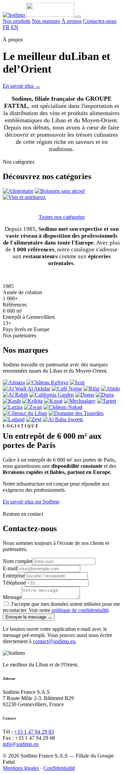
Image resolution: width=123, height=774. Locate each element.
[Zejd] (33, 419)
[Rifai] (91, 388)
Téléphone (14, 583)
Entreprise (14, 575)
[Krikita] (32, 401)
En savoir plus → (21, 86)
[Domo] (84, 395)
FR (6, 27)
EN (14, 27)
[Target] (106, 401)
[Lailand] (14, 419)
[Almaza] (14, 382)
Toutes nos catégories (62, 217)
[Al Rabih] (15, 395)
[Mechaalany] (80, 401)
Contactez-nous (100, 21)
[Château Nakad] (62, 407)
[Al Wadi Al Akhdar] (26, 388)
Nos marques (46, 21)
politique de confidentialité (80, 610)
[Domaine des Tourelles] (76, 413)
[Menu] (78, 17)
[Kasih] (12, 401)
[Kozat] (53, 401)
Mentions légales (21, 768)
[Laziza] (13, 407)
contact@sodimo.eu (54, 641)
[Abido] (110, 388)
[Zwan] (33, 407)
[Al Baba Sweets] (63, 419)
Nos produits (16, 21)
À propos (72, 21)
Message (12, 597)
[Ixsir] (77, 382)
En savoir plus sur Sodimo (31, 501)
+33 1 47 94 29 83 (34, 732)
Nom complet (17, 561)
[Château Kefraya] (47, 382)
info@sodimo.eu (21, 744)
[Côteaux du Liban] (25, 413)
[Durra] (105, 395)
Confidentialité (59, 768)
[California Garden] (51, 395)
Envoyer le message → (28, 617)
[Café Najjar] (67, 388)
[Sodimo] (39, 15)
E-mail (10, 568)
